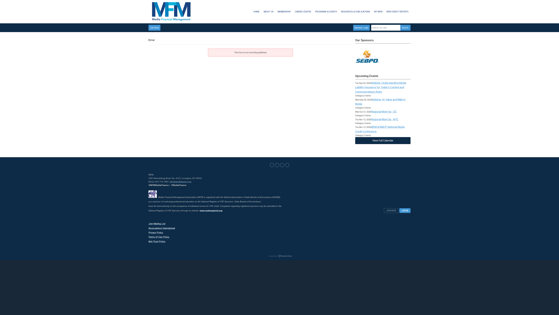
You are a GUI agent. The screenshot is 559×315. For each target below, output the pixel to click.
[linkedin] (277, 165)
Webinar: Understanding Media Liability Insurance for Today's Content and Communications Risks (380, 87)
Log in (405, 210)
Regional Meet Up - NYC (384, 119)
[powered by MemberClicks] (279, 256)
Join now (391, 210)
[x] (272, 165)
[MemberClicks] (171, 11)
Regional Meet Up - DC (384, 111)
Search (405, 27)
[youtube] (287, 165)
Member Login (361, 27)
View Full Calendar (382, 140)
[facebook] (282, 165)
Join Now (154, 27)
